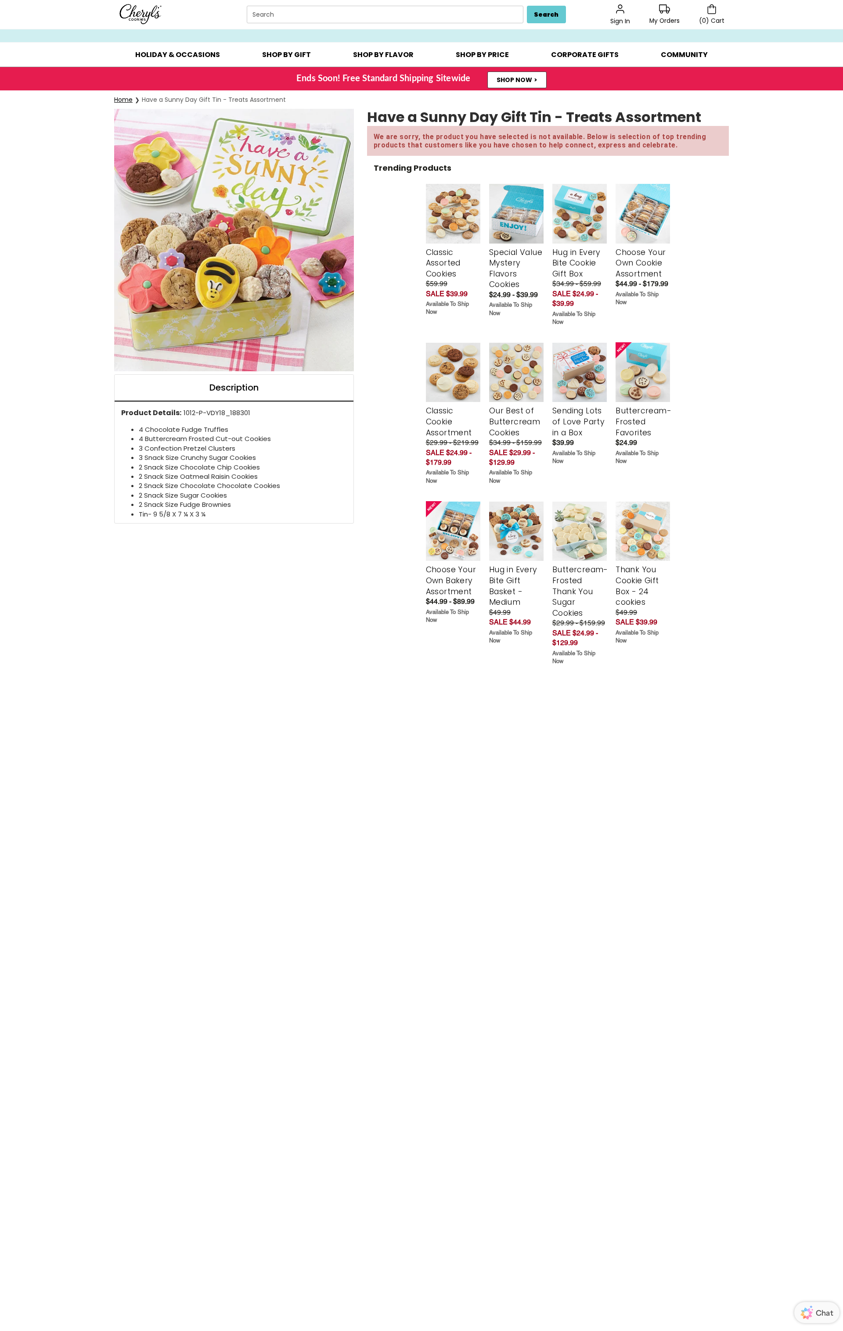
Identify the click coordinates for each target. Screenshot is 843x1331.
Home (123, 99)
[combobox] (386, 14)
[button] (177, 55)
